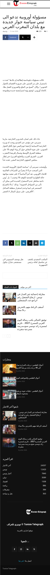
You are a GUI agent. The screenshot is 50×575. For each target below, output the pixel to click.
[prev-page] (4, 336)
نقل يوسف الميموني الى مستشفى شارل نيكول (13, 260)
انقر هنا (21, 561)
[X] (11, 243)
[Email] (30, 243)
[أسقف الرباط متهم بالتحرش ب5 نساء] (9, 310)
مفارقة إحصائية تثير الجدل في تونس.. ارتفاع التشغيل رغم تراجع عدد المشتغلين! (31, 297)
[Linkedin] (23, 243)
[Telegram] (42, 243)
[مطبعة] (36, 243)
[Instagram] (21, 549)
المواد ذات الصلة (10, 287)
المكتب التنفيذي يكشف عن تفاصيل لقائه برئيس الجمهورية (37, 262)
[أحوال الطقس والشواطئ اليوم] (9, 381)
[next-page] (8, 336)
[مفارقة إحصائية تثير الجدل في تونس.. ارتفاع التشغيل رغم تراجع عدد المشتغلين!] (9, 297)
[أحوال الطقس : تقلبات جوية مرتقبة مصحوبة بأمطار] (9, 394)
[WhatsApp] (17, 243)
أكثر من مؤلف (25, 287)
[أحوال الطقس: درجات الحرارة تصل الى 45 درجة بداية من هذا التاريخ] (9, 368)
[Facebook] (5, 243)
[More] (34, 37)
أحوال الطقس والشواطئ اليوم (28, 378)
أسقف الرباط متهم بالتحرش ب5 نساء (32, 426)
